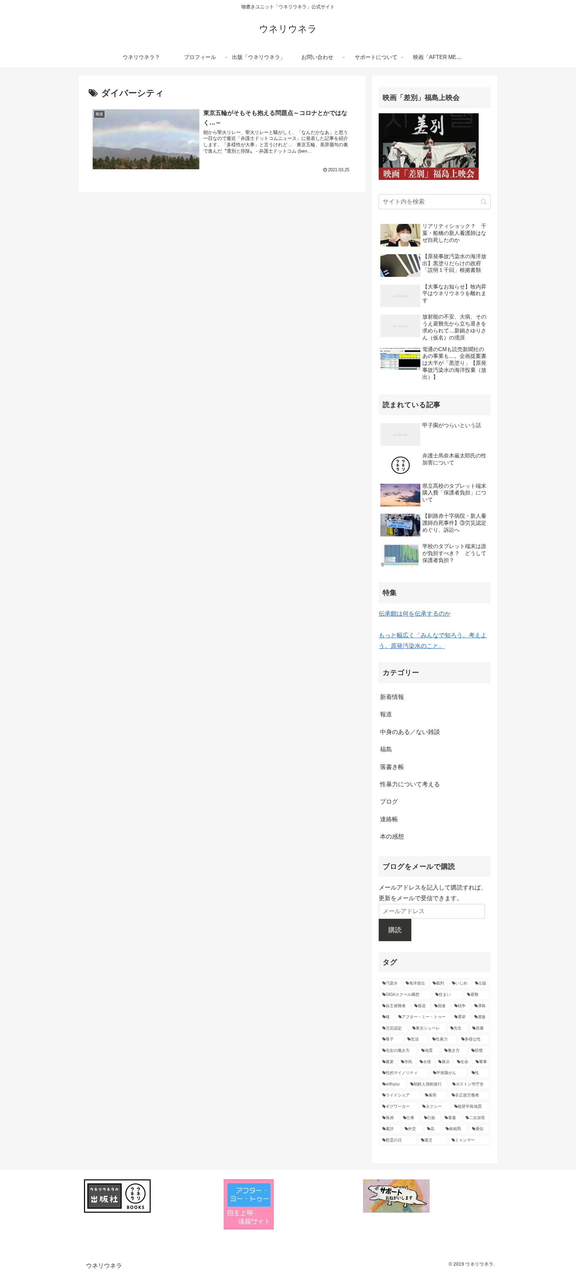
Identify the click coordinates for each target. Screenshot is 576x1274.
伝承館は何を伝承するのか (415, 613)
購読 (395, 930)
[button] (484, 202)
